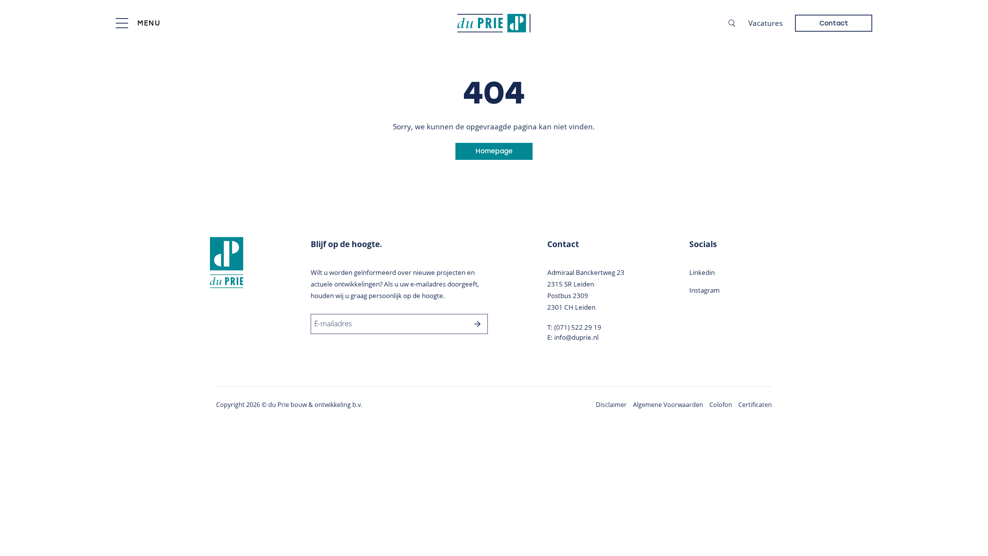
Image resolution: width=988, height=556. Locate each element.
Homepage (494, 151)
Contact (833, 23)
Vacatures (765, 23)
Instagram (704, 290)
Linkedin (702, 272)
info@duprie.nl (576, 337)
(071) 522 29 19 (577, 327)
